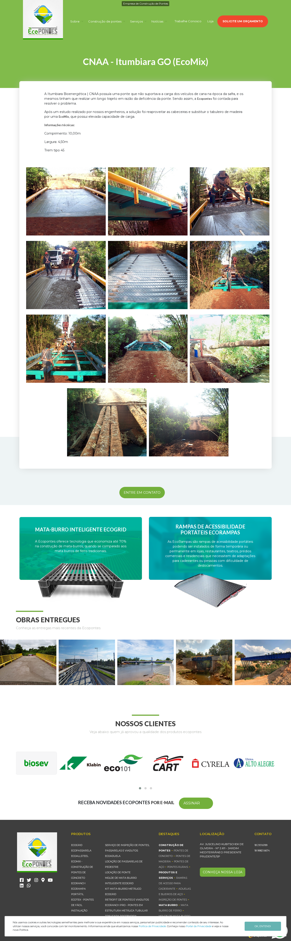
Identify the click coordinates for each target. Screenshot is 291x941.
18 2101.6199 (260, 845)
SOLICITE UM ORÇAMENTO (243, 21)
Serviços (136, 21)
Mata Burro (168, 905)
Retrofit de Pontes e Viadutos (127, 899)
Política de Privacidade (152, 926)
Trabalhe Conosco (188, 21)
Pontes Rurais (177, 866)
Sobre (75, 21)
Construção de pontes (105, 21)
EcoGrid (76, 845)
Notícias (157, 21)
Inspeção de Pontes (173, 899)
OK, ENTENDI (263, 926)
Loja (210, 21)
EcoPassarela (81, 850)
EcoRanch (78, 883)
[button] (140, 788)
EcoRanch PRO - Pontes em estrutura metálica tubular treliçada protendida (126, 910)
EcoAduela (112, 856)
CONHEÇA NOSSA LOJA (222, 872)
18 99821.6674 (262, 850)
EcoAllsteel (79, 856)
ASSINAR (191, 803)
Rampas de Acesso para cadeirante (173, 883)
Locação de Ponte (117, 872)
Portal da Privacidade (198, 926)
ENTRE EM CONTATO (142, 492)
